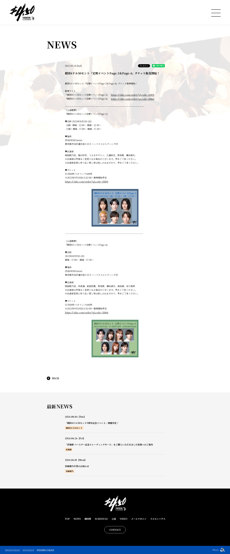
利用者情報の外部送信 (45, 550)
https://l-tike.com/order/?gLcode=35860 (132, 99)
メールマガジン (138, 518)
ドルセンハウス (157, 518)
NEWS (77, 518)
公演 (114, 518)
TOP (67, 518)
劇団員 (87, 518)
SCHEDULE (101, 518)
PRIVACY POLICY (12, 550)
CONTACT (115, 529)
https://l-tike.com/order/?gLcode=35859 (132, 94)
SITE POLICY (28, 550)
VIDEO (123, 518)
